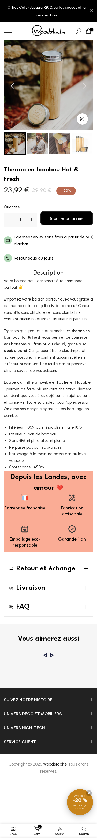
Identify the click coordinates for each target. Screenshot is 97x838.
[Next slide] (84, 85)
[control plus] (31, 220)
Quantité (12, 207)
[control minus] (9, 220)
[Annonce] (46, 11)
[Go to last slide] (12, 85)
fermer (91, 10)
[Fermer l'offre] (89, 793)
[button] (15, 143)
